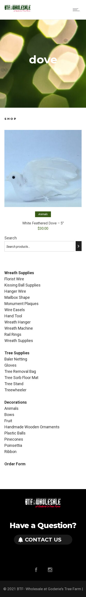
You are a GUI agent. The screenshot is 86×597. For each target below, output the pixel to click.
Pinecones (13, 439)
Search (10, 238)
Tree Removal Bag (20, 371)
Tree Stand (13, 383)
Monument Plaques (21, 303)
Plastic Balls (15, 433)
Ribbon (10, 451)
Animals (11, 408)
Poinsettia (13, 445)
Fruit (8, 420)
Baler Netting (15, 359)
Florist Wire (14, 279)
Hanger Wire (15, 291)
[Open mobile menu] (77, 9)
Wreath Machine (18, 328)
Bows (9, 414)
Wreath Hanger (17, 322)
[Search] (79, 246)
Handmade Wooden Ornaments (32, 427)
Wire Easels (14, 309)
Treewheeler (15, 390)
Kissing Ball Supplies (22, 285)
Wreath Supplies (18, 340)
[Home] (17, 10)
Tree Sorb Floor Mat (21, 377)
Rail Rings (12, 334)
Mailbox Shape (17, 297)
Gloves (10, 365)
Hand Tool (13, 316)
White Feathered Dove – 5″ (43, 223)
